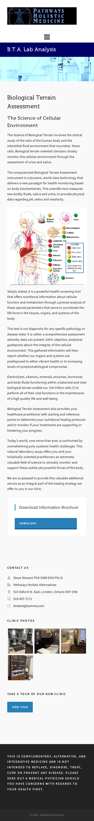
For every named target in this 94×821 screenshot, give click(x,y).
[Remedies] (20, 667)
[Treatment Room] (47, 641)
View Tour (20, 707)
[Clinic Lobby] (20, 641)
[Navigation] (47, 37)
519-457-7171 (22, 599)
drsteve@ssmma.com (28, 606)
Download (28, 523)
